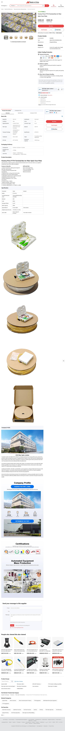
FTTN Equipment (37, 700)
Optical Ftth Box (5, 712)
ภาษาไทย (60, 722)
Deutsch (37, 722)
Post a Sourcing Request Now (16, 627)
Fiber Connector (13, 700)
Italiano (33, 722)
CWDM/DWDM (20, 688)
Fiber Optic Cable (20, 684)
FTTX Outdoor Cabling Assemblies (55, 684)
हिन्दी (57, 722)
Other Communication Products (25, 700)
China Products (11, 719)
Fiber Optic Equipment (31, 9)
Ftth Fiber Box (59, 709)
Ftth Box (41, 709)
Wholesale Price (38, 719)
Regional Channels (51, 719)
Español (14, 722)
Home (2, 9)
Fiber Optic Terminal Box (21, 686)
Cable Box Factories (17, 709)
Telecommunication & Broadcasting (20, 9)
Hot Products (5, 719)
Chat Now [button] (58, 29)
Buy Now (51, 26)
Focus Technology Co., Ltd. (24, 725)
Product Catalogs (19, 681)
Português (18, 722)
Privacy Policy (51, 725)
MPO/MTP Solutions (36, 684)
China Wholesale (31, 719)
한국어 (50, 722)
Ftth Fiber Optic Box (49, 709)
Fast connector (35, 686)
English (10, 722)
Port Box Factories (27, 709)
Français (23, 722)
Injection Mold (4, 684)
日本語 (54, 722)
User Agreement (39, 725)
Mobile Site (30, 720)
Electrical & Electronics (8, 9)
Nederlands (42, 722)
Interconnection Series (5, 688)
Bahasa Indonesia (37, 723)
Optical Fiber (4, 700)
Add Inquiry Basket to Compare (19, 41)
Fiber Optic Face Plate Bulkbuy (28, 712)
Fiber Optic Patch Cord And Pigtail (8, 686)
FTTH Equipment (5, 703)
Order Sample (59, 32)
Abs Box (35, 709)
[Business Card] (62, 116)
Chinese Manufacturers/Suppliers (21, 719)
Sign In (39, 104)
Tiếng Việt (30, 723)
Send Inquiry (44, 29)
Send (12, 625)
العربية (47, 722)
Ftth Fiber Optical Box (15, 712)
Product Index (58, 719)
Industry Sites (44, 719)
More (2, 715)
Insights (35, 720)
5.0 (50, 112)
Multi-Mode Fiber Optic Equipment (50, 700)
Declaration (46, 725)
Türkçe (26, 723)
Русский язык (28, 722)
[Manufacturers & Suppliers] (32, 2)
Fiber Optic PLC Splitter (52, 686)
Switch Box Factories (6, 709)
